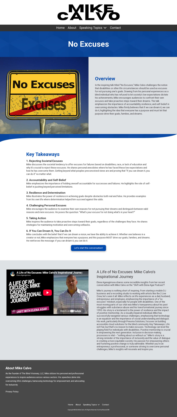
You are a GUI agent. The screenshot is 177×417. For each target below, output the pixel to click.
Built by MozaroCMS (103, 410)
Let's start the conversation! (88, 248)
